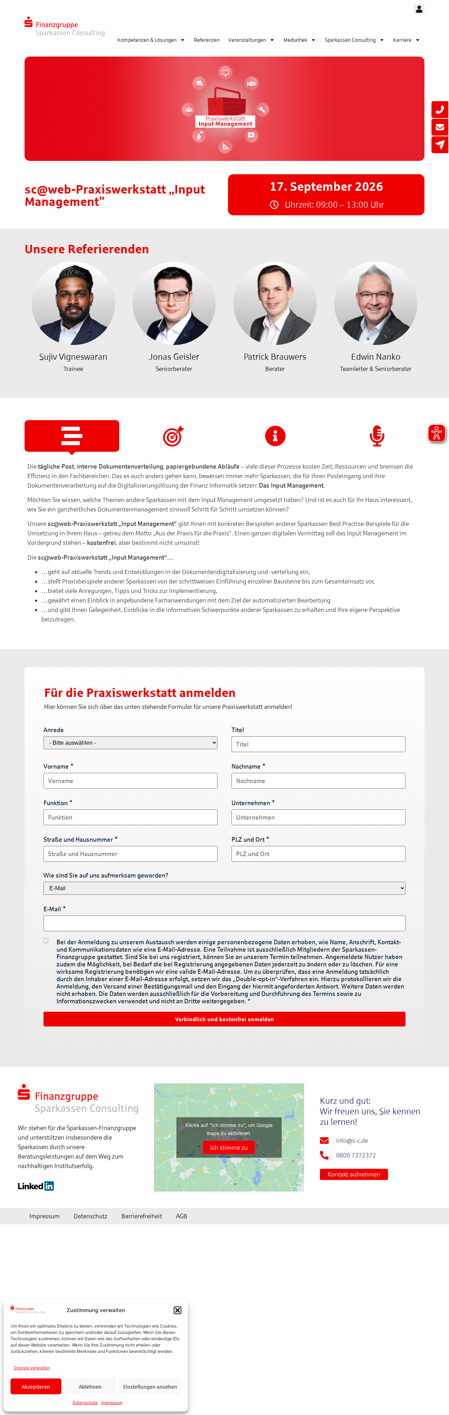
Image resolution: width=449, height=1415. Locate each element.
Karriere (402, 40)
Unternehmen (251, 803)
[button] (177, 1310)
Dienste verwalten (32, 1367)
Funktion (55, 803)
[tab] (72, 436)
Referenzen (207, 40)
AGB (181, 1216)
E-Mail (52, 909)
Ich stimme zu (229, 1147)
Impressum (111, 1402)
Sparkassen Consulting (350, 40)
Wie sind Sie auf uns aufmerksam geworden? (105, 875)
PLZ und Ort (248, 839)
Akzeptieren (36, 1386)
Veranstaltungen (247, 40)
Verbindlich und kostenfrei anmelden (224, 1019)
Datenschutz (85, 1402)
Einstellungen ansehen (150, 1386)
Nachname (246, 766)
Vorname (56, 766)
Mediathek (295, 40)
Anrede (53, 729)
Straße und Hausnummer (78, 839)
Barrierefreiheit (141, 1216)
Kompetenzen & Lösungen (147, 40)
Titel (238, 729)
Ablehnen (90, 1386)
